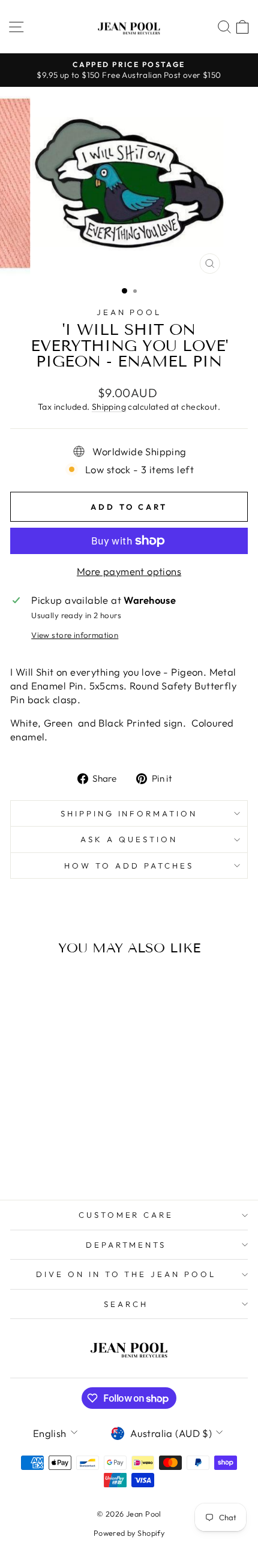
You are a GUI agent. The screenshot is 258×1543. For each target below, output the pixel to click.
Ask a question (129, 839)
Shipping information (129, 813)
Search (126, 1304)
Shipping (109, 406)
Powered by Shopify (129, 1533)
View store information (74, 635)
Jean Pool (129, 312)
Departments (126, 1244)
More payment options (129, 571)
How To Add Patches (129, 865)
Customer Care (126, 1215)
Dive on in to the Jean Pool (126, 1274)
